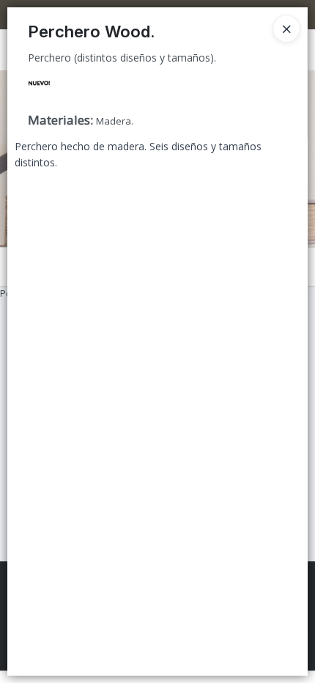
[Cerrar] (286, 29)
